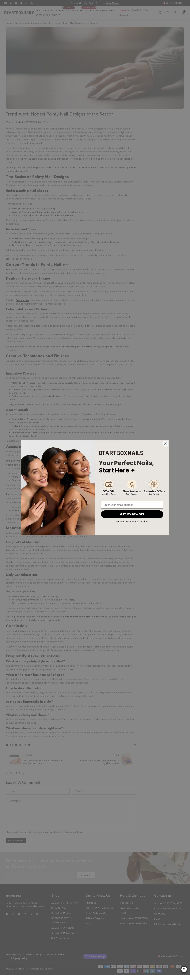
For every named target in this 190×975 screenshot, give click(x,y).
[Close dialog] (165, 443)
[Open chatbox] (184, 969)
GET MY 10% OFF (132, 514)
